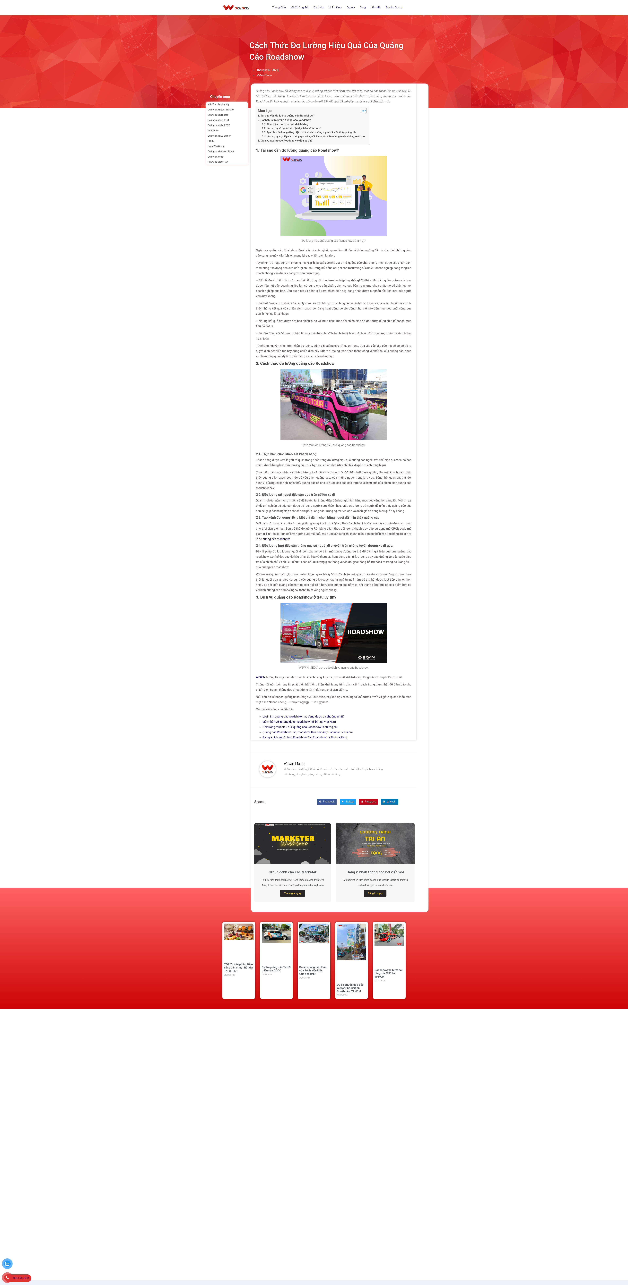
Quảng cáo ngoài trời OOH (221, 109)
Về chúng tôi (299, 7)
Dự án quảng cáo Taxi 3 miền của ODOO (276, 969)
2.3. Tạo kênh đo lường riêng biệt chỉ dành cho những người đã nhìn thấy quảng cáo (309, 132)
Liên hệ (376, 7)
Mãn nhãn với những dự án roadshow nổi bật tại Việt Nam (299, 721)
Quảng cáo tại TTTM (218, 120)
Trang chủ (279, 7)
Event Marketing (216, 146)
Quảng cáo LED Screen (219, 135)
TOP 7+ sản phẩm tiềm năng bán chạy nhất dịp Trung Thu (238, 968)
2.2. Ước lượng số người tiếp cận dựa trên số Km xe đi (291, 128)
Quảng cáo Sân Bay (218, 162)
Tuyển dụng (393, 7)
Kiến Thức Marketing (218, 104)
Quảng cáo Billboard (218, 115)
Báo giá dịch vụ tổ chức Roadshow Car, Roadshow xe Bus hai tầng (304, 737)
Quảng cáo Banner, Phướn (221, 151)
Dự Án (351, 7)
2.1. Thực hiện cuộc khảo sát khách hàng (285, 124)
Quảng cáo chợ (215, 156)
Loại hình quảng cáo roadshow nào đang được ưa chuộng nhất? (303, 716)
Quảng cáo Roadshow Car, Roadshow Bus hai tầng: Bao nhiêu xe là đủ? (307, 732)
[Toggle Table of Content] (362, 110)
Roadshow (213, 130)
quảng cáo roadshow (276, 539)
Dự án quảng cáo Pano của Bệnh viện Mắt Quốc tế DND (313, 971)
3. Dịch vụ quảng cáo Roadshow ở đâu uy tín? (285, 140)
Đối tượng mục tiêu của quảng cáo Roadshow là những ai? (299, 727)
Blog (363, 7)
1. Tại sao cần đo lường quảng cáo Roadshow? (286, 115)
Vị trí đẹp (335, 7)
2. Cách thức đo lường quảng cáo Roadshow (284, 120)
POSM (211, 141)
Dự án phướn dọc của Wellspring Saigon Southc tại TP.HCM (350, 988)
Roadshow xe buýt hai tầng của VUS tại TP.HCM (388, 973)
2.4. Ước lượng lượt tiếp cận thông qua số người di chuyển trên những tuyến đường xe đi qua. (314, 136)
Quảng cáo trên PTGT (219, 125)
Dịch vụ (318, 7)
